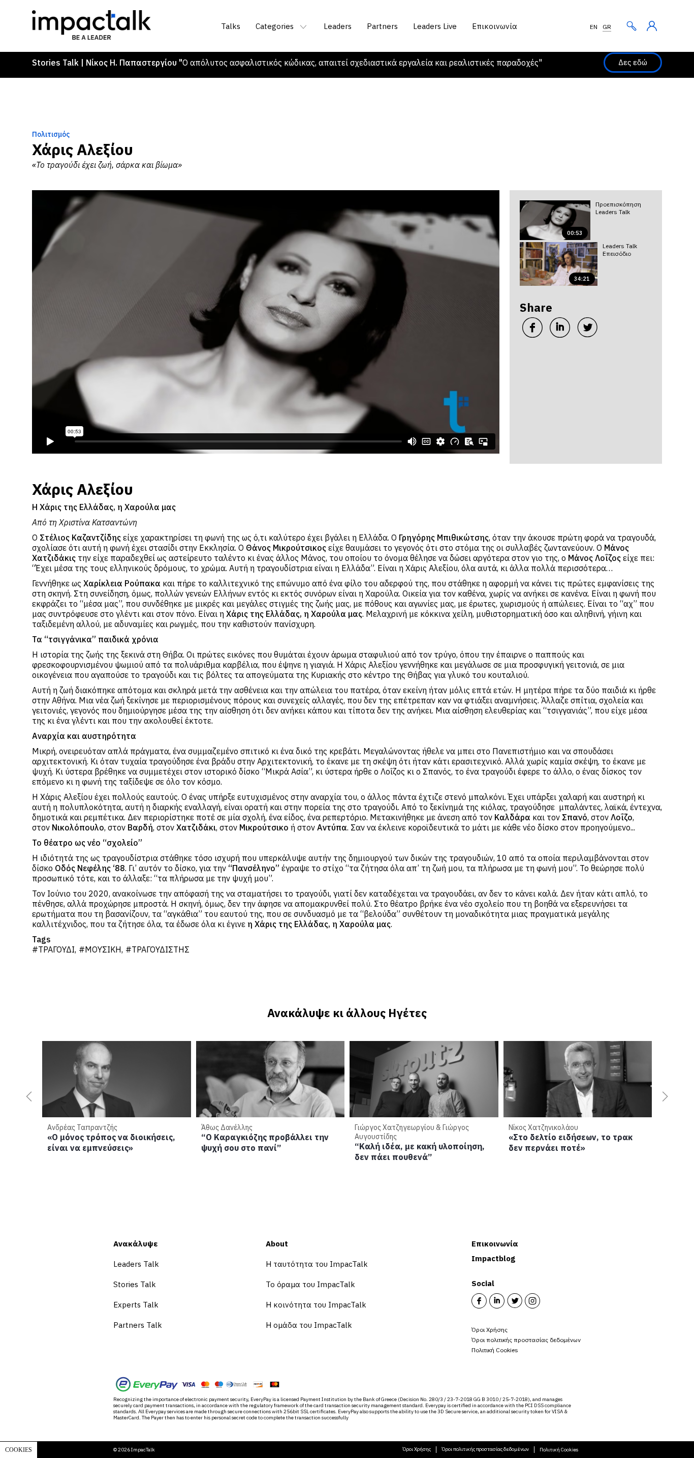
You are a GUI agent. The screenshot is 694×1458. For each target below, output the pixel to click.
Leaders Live (435, 26)
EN (593, 27)
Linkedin (496, 1300)
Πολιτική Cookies (494, 1350)
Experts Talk (136, 1305)
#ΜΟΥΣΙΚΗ (100, 949)
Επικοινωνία (494, 26)
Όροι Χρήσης (489, 1329)
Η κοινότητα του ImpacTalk (316, 1305)
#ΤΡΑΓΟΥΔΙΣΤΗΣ (157, 949)
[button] (27, 1096)
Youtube (550, 1300)
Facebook (479, 1300)
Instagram (532, 1300)
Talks (230, 26)
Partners (382, 26)
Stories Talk (134, 1284)
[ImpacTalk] (91, 37)
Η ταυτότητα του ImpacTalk (317, 1264)
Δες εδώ (632, 62)
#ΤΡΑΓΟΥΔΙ (53, 949)
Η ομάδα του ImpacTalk (309, 1325)
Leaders (338, 26)
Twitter (514, 1300)
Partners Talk (137, 1325)
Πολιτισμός (51, 134)
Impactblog (493, 1258)
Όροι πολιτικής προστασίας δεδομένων (526, 1340)
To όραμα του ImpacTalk (310, 1284)
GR (607, 27)
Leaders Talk (136, 1264)
